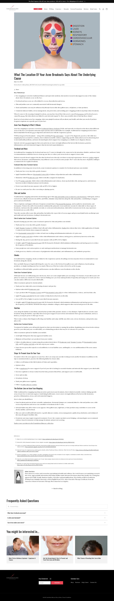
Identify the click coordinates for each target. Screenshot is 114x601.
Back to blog (58, 488)
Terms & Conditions (67, 597)
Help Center (85, 582)
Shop (72, 582)
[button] (59, 9)
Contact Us (93, 582)
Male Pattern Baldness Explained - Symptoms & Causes (22, 559)
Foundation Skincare (51, 597)
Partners (77, 582)
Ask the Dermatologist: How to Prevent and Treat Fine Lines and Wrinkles (55, 559)
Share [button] (17, 89)
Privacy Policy (59, 597)
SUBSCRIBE (57, 583)
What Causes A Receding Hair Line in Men (89, 558)
